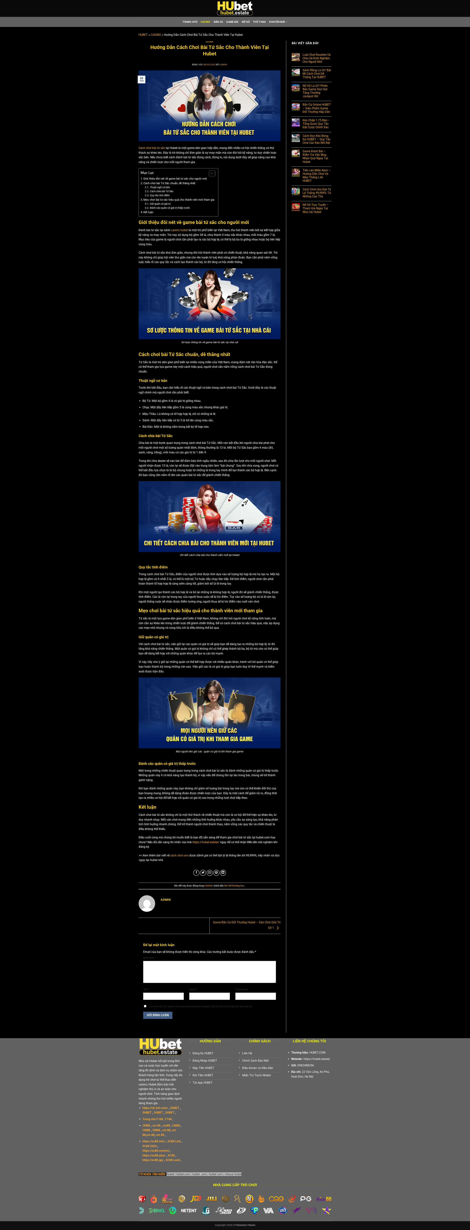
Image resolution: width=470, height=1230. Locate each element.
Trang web (241, 989)
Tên (146, 989)
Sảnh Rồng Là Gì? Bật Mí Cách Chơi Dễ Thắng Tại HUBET (317, 73)
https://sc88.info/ (153, 1141)
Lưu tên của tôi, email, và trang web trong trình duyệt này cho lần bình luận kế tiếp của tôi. (201, 1006)
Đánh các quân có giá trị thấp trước (170, 207)
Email (193, 989)
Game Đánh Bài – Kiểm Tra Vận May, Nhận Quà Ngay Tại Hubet (315, 156)
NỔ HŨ (246, 21)
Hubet (153, 1061)
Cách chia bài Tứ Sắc (161, 191)
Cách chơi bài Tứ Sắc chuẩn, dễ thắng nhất (169, 183)
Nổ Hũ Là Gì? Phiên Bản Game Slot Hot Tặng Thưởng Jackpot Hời (315, 91)
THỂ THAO (259, 21)
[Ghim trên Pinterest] (216, 873)
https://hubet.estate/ (205, 842)
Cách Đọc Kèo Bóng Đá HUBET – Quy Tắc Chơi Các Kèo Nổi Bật (316, 139)
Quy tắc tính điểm (160, 195)
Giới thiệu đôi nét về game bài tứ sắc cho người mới (175, 178)
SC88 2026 (149, 1146)
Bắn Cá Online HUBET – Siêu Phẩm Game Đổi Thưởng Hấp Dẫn (317, 108)
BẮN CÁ (218, 21)
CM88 (146, 1125)
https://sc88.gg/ (152, 1160)
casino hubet (179, 230)
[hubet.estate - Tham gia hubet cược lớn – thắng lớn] (235, 8)
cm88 (166, 1125)
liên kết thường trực (234, 885)
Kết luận (148, 212)
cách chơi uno (179, 855)
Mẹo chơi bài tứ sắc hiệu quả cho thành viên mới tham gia (178, 199)
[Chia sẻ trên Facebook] (196, 873)
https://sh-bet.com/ (155, 1108)
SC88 (171, 1155)
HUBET (143, 35)
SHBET (174, 1108)
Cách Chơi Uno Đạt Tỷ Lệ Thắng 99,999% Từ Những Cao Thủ (317, 193)
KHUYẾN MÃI (277, 21)
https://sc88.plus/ (154, 1155)
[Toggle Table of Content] (210, 173)
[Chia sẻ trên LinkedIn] (223, 873)
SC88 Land (173, 1160)
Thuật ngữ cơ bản (160, 187)
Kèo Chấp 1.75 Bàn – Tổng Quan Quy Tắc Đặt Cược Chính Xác (316, 123)
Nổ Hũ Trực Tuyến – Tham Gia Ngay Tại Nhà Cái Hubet (316, 208)
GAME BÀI (232, 21)
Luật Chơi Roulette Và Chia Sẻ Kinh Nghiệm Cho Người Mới (317, 58)
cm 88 (156, 1125)
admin (223, 64)
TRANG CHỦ (189, 21)
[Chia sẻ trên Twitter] (203, 873)
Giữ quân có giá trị (160, 203)
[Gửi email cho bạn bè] (210, 873)
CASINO (205, 21)
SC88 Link (174, 1141)
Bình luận (149, 957)
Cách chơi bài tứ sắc (152, 148)
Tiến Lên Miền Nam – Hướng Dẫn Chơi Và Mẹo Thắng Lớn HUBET (317, 176)
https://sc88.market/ (156, 1150)
